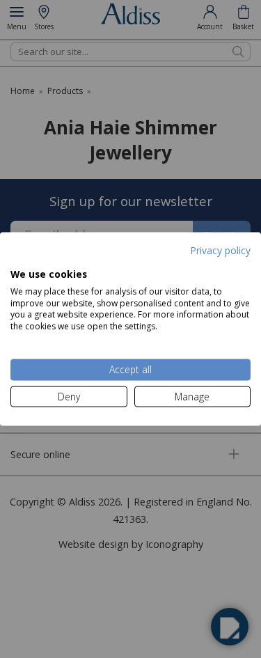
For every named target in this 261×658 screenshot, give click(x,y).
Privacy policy (220, 249)
